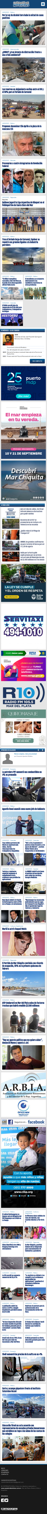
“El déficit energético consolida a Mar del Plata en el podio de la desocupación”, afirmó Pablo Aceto (12, 282)
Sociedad (12, 86)
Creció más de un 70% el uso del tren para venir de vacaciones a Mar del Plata (12, 1340)
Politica (12, 12)
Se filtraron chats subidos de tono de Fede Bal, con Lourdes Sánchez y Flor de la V (35, 1219)
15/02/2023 (5, 303)
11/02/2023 (5, 1273)
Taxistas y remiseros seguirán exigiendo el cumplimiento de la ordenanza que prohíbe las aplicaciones (11, 875)
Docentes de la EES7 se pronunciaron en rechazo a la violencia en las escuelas (30, 522)
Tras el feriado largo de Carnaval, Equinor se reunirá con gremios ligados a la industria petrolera (21, 242)
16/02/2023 (5, 12)
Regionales (13, 197)
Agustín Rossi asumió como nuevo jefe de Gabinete (23, 809)
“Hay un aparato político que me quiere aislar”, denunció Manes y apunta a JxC (22, 1041)
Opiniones (4, 1470)
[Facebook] (3, 1501)
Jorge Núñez (20, 758)
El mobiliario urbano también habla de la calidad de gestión (28, 755)
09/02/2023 (28, 1335)
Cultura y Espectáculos (16, 926)
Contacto (4, 1474)
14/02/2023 (28, 840)
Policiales (12, 160)
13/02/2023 (28, 897)
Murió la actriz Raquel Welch (14, 929)
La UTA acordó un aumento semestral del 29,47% (11, 1276)
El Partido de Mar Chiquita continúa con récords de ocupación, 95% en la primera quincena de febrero (22, 966)
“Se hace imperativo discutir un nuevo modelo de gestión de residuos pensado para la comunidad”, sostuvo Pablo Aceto (11, 1326)
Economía (13, 769)
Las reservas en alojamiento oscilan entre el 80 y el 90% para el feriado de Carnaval (23, 90)
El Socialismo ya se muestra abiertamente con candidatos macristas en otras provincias (34, 282)
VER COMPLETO (37, 361)
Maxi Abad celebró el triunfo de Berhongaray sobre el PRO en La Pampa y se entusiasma (12, 902)
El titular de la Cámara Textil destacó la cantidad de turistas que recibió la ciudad (34, 1325)
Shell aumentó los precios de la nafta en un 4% (22, 1354)
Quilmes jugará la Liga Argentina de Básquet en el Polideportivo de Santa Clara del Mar (23, 204)
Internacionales (14, 49)
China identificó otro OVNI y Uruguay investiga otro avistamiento (11, 1247)
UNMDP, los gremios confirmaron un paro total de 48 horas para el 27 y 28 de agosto (32, 544)
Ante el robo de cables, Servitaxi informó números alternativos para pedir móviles (32, 511)
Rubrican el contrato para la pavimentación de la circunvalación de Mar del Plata (34, 1309)
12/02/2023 (28, 1212)
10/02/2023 (28, 1303)
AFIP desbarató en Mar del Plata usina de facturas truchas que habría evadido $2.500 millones (23, 1004)
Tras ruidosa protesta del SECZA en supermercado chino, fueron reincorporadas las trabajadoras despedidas (10, 847)
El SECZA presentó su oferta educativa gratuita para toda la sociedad (35, 1340)
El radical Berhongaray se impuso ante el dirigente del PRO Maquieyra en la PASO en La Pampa (11, 1217)
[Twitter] (6, 1501)
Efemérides (5, 1472)
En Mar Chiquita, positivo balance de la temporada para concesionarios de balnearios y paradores (33, 1248)
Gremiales (13, 303)
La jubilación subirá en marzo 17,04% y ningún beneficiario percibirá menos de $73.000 (12, 1309)
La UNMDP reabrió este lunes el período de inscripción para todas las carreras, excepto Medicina (34, 874)
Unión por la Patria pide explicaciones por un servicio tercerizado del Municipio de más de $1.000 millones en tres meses (32, 556)
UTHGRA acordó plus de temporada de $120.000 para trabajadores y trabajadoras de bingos (12, 308)
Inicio (3, 1468)
